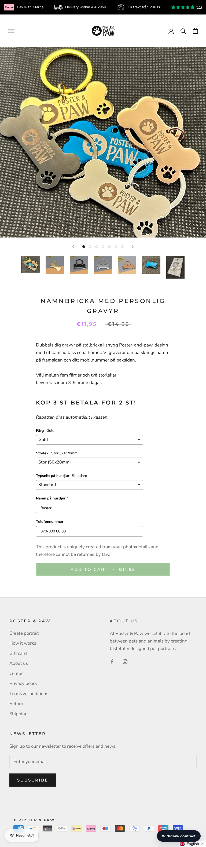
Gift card (18, 653)
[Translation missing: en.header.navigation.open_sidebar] (11, 30)
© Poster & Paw (34, 820)
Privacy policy (23, 683)
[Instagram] (125, 661)
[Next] (133, 246)
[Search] (183, 31)
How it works (22, 643)
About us (18, 663)
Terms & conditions (28, 694)
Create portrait (24, 633)
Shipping (18, 714)
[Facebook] (112, 661)
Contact (17, 673)
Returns (17, 703)
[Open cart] (195, 31)
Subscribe (32, 780)
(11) (198, 7)
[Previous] (73, 246)
